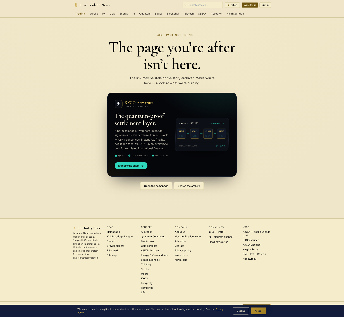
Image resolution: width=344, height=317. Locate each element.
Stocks (93, 13)
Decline (241, 310)
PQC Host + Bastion (254, 254)
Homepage (113, 231)
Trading (80, 13)
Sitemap (112, 255)
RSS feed (112, 250)
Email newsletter (218, 241)
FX (104, 13)
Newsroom (181, 259)
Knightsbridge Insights (120, 236)
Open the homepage (156, 185)
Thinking (146, 264)
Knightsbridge (235, 13)
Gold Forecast (149, 245)
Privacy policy (183, 250)
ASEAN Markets (150, 250)
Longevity (147, 283)
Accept (259, 310)
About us (180, 231)
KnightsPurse (250, 249)
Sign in (265, 5)
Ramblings (147, 287)
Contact (179, 245)
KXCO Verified (251, 240)
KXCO (144, 278)
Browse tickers (115, 245)
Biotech (189, 13)
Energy (124, 13)
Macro (144, 273)
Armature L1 (250, 258)
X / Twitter (218, 231)
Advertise (180, 241)
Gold (112, 13)
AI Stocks (146, 231)
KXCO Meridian (252, 244)
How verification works (188, 236)
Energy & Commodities (154, 255)
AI (134, 13)
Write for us (250, 5)
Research (216, 13)
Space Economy (150, 259)
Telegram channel (222, 236)
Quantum (144, 13)
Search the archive (189, 185)
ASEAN (202, 13)
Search (111, 241)
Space (159, 13)
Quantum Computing (153, 236)
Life (143, 292)
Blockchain (173, 13)
